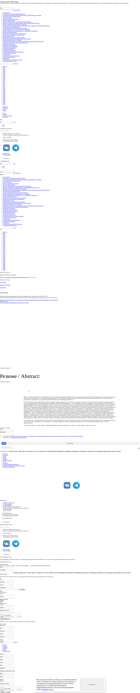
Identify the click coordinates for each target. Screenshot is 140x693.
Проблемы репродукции (9, 44)
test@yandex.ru (5, 559)
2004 (4, 96)
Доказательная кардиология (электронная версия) (15, 28)
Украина (5, 647)
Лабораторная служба (8, 36)
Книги (4, 110)
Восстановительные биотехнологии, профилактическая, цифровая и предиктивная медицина (26, 25)
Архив (4, 109)
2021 (4, 74)
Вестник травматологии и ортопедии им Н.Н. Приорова (17, 21)
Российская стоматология (9, 50)
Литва (4, 650)
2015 (4, 82)
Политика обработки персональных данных (14, 465)
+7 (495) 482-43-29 (4, 161)
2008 (4, 91)
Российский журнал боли (9, 53)
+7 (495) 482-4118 (7, 504)
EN (4, 124)
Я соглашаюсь (92, 684)
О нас (4, 113)
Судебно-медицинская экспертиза (11, 55)
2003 (4, 97)
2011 (4, 87)
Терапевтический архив (9, 57)
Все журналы (17, 10)
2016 (4, 80)
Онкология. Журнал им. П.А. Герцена (12, 40)
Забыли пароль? (4, 599)
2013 (4, 84)
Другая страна (6, 651)
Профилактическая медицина (10, 46)
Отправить (16, 572)
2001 (4, 100)
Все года (16, 63)
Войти (2, 600)
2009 (4, 89)
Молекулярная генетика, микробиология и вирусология (17, 38)
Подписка (5, 108)
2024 (4, 70)
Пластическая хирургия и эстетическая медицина (15, 42)
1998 (4, 104)
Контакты (5, 117)
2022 (4, 72)
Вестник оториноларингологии (11, 19)
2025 (4, 68)
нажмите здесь (47, 689)
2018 (4, 78)
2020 (4, 75)
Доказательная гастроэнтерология (11, 27)
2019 (4, 76)
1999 (4, 103)
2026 (4, 67)
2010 (4, 88)
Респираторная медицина (9, 48)
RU (14, 122)
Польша (5, 648)
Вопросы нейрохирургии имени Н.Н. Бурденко (15, 24)
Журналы (5, 106)
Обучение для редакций (9, 467)
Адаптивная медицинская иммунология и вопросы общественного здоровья (22, 15)
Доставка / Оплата (7, 115)
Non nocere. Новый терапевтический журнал (14, 14)
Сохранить (3, 692)
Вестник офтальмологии (9, 20)
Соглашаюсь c (6, 437)
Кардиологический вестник (10, 32)
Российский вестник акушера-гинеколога (13, 52)
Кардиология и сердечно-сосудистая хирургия (14, 33)
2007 (4, 92)
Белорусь (5, 646)
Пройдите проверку (5, 451)
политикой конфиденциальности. (18, 437)
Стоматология (6, 54)
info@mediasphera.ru (8, 142)
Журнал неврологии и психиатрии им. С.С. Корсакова (16, 29)
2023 (4, 71)
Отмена (8, 692)
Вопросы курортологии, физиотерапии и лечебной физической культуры (21, 23)
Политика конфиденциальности (11, 464)
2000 (4, 101)
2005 (4, 95)
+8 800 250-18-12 (7, 509)
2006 (4, 93)
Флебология (6, 58)
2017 (4, 79)
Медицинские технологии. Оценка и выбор (14, 37)
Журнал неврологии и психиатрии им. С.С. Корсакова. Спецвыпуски (20, 31)
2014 (4, 83)
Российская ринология (8, 49)
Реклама (5, 114)
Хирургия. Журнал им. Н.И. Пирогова (12, 59)
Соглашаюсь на (7, 436)
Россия (15, 642)
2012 (4, 86)
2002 (4, 99)
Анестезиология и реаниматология (11, 16)
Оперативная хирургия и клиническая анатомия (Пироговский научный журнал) (23, 41)
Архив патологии (7, 17)
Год (15, 228)
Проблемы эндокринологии (10, 45)
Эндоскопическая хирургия (10, 61)
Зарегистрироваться (5, 619)
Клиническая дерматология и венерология (13, 35)
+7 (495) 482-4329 (7, 505)
